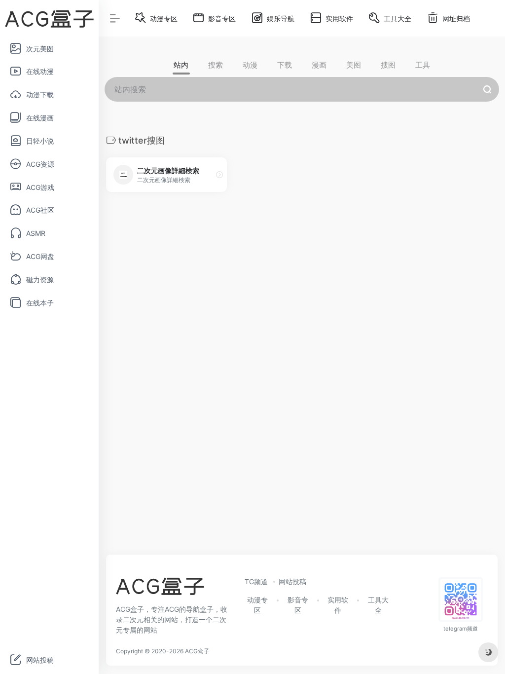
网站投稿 (292, 581)
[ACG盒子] (160, 589)
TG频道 (256, 581)
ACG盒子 (197, 651)
